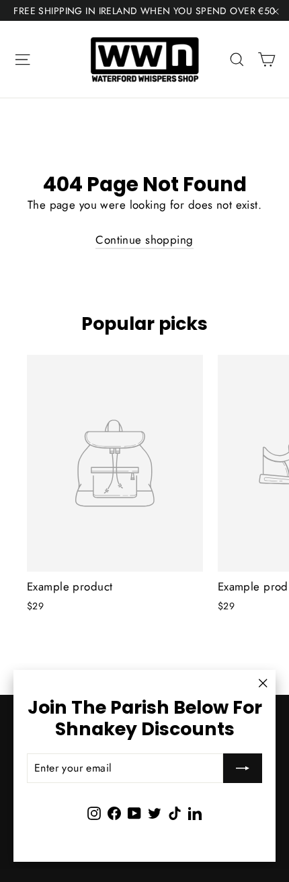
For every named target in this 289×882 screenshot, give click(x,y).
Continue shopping (144, 240)
